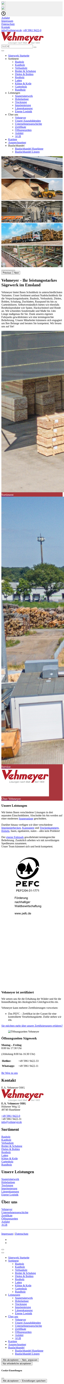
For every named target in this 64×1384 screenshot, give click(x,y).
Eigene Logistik (23, 111)
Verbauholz (21, 68)
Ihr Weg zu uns (9, 1072)
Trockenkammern (49, 827)
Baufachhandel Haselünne (29, 148)
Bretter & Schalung (25, 71)
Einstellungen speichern (34, 1381)
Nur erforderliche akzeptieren (17, 1363)
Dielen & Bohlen (24, 74)
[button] (2, 50)
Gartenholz (21, 86)
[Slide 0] (2, 270)
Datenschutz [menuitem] (8, 24)
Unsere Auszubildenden (28, 120)
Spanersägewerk (24, 95)
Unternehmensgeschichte (28, 123)
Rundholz (20, 89)
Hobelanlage (22, 99)
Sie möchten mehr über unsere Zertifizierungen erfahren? (32, 1025)
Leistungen (14, 1294)
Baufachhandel (16, 1347)
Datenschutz (21, 1233)
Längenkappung (24, 108)
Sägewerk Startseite (18, 55)
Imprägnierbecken (11, 827)
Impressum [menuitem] (7, 20)
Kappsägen (28, 827)
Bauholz (19, 61)
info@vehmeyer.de (11, 30)
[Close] (2, 1252)
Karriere (12, 139)
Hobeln (5, 830)
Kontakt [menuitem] (5, 27)
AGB (18, 136)
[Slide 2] (8, 270)
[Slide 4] (13, 270)
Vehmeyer (20, 117)
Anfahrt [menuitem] (5, 17)
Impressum (7, 1233)
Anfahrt (19, 133)
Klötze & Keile (23, 83)
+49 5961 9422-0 (32, 30)
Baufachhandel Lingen (27, 151)
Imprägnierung (23, 105)
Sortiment (13, 1260)
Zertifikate (20, 126)
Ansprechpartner (17, 142)
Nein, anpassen (29, 1360)
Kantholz (20, 64)
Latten (18, 80)
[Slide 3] (11, 270)
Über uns (13, 1316)
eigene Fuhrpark (15, 837)
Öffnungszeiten (23, 130)
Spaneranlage (26, 818)
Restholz (19, 77)
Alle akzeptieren (11, 1360)
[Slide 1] (5, 270)
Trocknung (21, 102)
